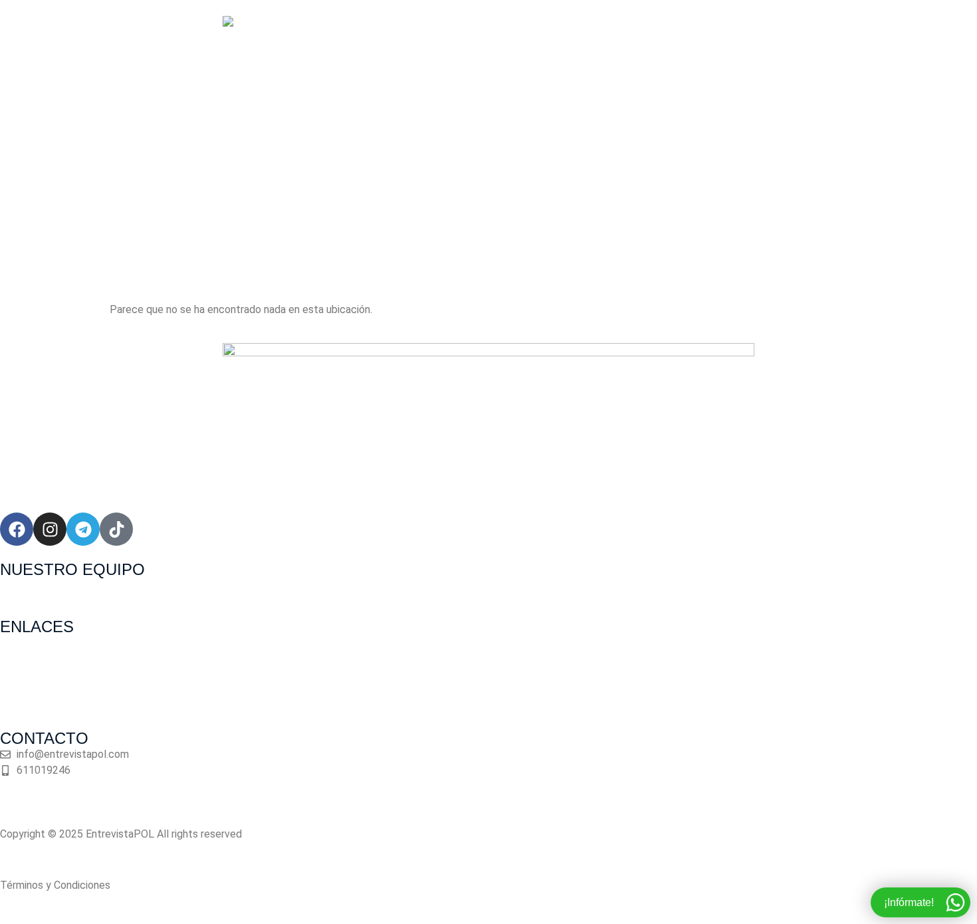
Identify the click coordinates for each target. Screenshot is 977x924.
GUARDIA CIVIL (490, 200)
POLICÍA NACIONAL (380, 200)
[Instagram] (49, 529)
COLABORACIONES (598, 200)
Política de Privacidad (51, 860)
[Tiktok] (116, 529)
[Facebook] (16, 529)
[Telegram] (83, 529)
